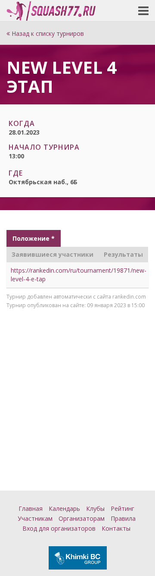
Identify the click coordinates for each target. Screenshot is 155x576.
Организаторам (82, 518)
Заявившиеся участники (52, 254)
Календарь (64, 508)
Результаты (123, 254)
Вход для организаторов (59, 528)
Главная (31, 508)
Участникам (35, 518)
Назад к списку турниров (47, 33)
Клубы (95, 508)
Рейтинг (122, 508)
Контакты (116, 528)
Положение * (33, 238)
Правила (123, 518)
